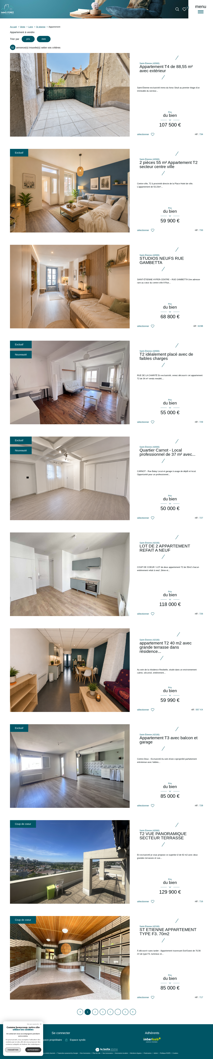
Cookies (175, 1053)
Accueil (13, 27)
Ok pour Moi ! (33, 1050)
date (44, 39)
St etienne (40, 27)
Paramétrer (13, 1050)
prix (28, 39)
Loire (30, 27)
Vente (22, 27)
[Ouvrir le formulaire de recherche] (177, 9)
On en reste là (33, 1024)
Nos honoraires (85, 1053)
